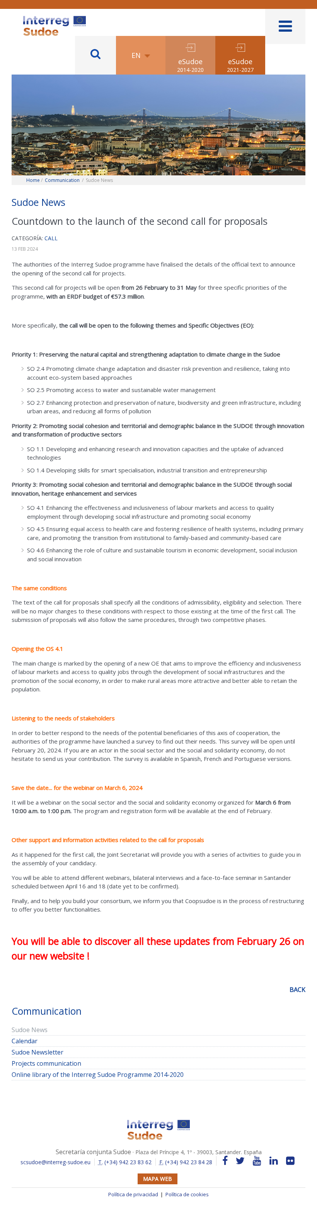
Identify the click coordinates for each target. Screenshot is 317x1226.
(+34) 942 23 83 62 (125, 1162)
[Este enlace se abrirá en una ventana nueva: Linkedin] (273, 1161)
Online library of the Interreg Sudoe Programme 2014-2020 (98, 1074)
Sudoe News (30, 1030)
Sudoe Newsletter (37, 1052)
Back (297, 989)
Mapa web (157, 1178)
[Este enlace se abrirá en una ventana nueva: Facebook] (225, 1161)
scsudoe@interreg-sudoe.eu (55, 1162)
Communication (62, 180)
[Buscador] (95, 55)
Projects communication (46, 1063)
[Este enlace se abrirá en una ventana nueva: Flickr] (290, 1161)
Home (33, 180)
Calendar (24, 1041)
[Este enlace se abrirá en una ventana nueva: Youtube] (257, 1161)
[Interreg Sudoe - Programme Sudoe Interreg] (54, 18)
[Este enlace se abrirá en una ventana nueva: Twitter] (240, 1161)
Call (51, 238)
